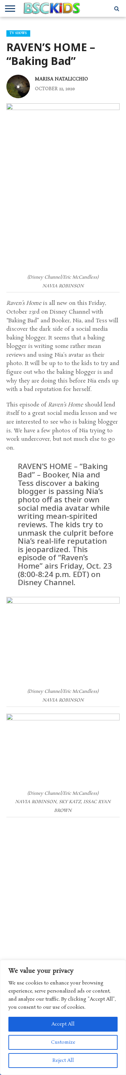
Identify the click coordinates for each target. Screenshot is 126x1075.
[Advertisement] (63, 890)
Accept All (63, 1024)
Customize (63, 1042)
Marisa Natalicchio (61, 79)
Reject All (63, 1060)
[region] (63, 1017)
